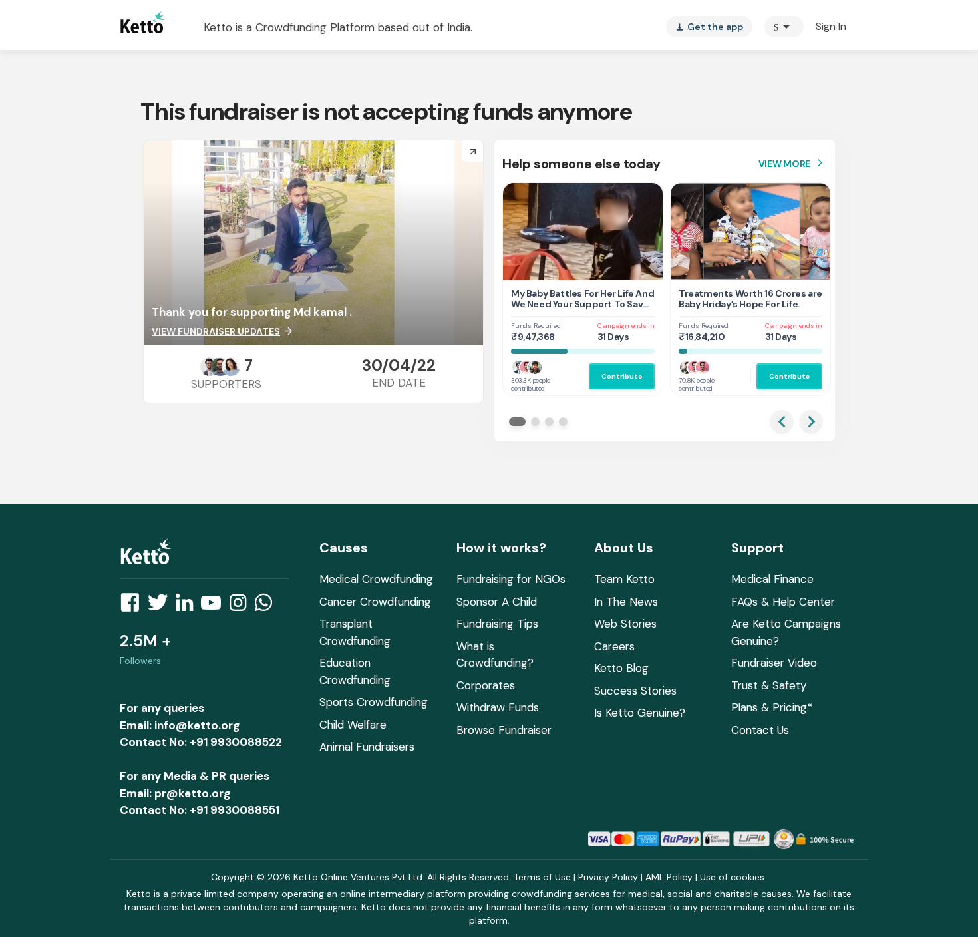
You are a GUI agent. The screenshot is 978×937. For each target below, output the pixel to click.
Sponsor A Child (496, 601)
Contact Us (760, 730)
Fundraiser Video (774, 663)
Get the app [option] (709, 27)
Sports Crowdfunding (373, 702)
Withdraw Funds (497, 707)
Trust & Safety (768, 685)
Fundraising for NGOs (511, 579)
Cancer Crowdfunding (375, 601)
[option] (784, 26)
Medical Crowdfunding (376, 579)
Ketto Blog (621, 668)
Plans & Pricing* (771, 707)
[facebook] (134, 606)
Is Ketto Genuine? (639, 712)
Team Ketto (624, 579)
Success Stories (635, 690)
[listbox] (709, 26)
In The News (626, 601)
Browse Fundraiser (504, 730)
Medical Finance (772, 579)
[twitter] (162, 606)
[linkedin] (188, 606)
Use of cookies (732, 877)
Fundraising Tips (497, 623)
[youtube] (215, 606)
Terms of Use (542, 877)
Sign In (831, 26)
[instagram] (242, 606)
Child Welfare (353, 724)
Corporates (485, 685)
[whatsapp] (267, 606)
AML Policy (669, 877)
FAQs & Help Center (783, 601)
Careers (614, 646)
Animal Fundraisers (366, 746)
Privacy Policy (608, 877)
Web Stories (625, 623)
